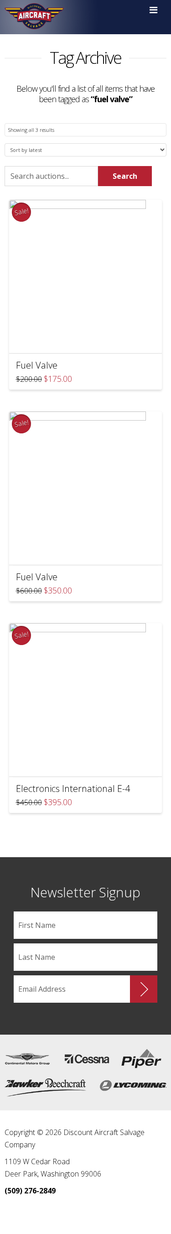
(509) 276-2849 (30, 1191)
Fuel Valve (36, 365)
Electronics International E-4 (73, 788)
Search (125, 176)
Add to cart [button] (89, 340)
